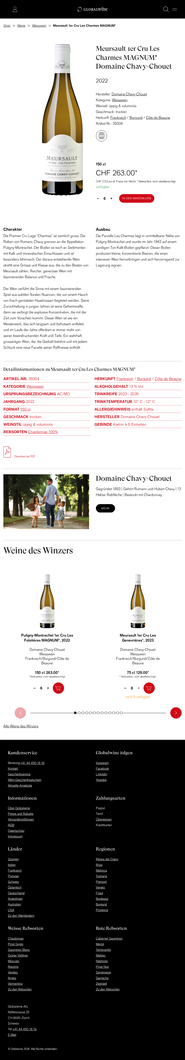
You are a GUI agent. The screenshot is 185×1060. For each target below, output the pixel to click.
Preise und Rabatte (20, 814)
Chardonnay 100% (43, 431)
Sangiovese (103, 972)
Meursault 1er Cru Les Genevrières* (138, 637)
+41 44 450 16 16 (32, 763)
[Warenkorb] (8, 9)
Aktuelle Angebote (20, 785)
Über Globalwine (19, 808)
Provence (102, 910)
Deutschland (16, 893)
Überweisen (104, 819)
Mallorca (101, 870)
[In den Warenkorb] (58, 688)
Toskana (101, 876)
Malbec (101, 955)
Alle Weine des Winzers (20, 726)
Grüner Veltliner (18, 955)
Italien (12, 865)
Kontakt (13, 768)
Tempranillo (103, 950)
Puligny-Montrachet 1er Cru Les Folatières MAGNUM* (47, 637)
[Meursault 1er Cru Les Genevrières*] (138, 601)
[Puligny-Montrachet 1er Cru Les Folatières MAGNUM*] (47, 601)
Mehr (105, 508)
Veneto (100, 887)
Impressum (15, 836)
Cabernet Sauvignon (109, 938)
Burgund (136, 117)
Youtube (101, 780)
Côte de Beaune (158, 117)
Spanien (13, 859)
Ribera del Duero (107, 859)
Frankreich (118, 117)
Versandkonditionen (21, 819)
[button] (75, 713)
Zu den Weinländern (21, 916)
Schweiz (13, 882)
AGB (11, 825)
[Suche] (166, 9)
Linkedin (101, 774)
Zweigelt (101, 984)
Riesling (13, 967)
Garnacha (102, 978)
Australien (14, 904)
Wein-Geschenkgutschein (24, 780)
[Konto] (15, 9)
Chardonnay (16, 938)
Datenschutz (16, 831)
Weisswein (119, 100)
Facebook (102, 768)
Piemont (101, 882)
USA (11, 910)
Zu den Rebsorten (20, 989)
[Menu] (174, 9)
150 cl (25, 409)
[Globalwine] (93, 9)
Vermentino (15, 984)
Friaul (99, 893)
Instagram (102, 763)
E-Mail (12, 1035)
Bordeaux (102, 899)
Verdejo (13, 972)
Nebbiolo (102, 961)
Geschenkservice (19, 774)
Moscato (13, 961)
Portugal (13, 876)
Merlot (100, 944)
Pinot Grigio (15, 944)
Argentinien (15, 899)
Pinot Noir (102, 967)
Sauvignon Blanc (19, 950)
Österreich (14, 887)
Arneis (12, 978)
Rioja (99, 865)
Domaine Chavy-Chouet (129, 94)
